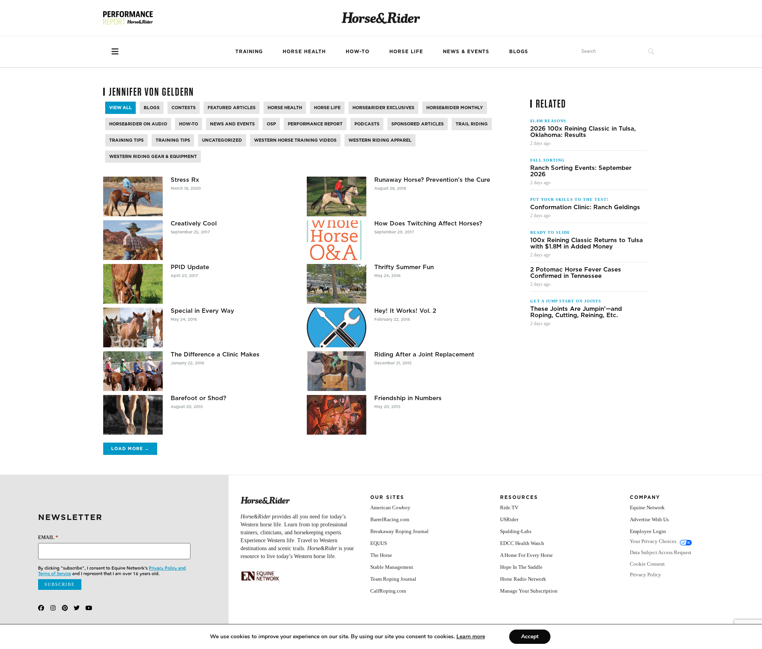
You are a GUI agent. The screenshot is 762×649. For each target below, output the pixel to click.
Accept (530, 636)
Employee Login (648, 531)
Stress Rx (185, 180)
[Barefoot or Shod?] (133, 415)
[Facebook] (41, 608)
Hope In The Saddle (521, 567)
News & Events (466, 51)
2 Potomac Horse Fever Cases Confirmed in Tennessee (575, 272)
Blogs (518, 51)
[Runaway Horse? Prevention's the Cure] (336, 196)
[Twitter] (77, 608)
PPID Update (190, 267)
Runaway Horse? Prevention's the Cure (432, 180)
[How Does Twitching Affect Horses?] (336, 240)
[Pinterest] (65, 608)
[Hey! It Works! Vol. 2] (336, 327)
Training (249, 51)
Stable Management (391, 567)
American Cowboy (390, 507)
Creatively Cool (194, 223)
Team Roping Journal (393, 579)
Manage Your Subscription (529, 591)
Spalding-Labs (515, 531)
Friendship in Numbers (408, 398)
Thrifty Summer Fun (404, 267)
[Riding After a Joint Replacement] (336, 371)
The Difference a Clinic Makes (215, 354)
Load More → (130, 448)
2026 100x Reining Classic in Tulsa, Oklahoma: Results (583, 131)
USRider (509, 519)
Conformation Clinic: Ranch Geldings (585, 207)
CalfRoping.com (388, 591)
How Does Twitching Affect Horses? (428, 223)
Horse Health (304, 51)
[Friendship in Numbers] (336, 415)
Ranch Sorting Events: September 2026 (580, 171)
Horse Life (406, 51)
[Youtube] (89, 608)
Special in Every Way (202, 311)
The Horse (381, 555)
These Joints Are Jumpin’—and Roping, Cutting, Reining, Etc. (576, 312)
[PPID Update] (133, 284)
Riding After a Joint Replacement (424, 354)
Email (48, 537)
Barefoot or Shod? (198, 398)
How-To (357, 51)
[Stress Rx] (133, 196)
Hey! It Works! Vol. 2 (405, 311)
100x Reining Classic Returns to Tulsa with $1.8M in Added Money (586, 243)
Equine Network (647, 507)
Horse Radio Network (523, 579)
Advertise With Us (649, 519)
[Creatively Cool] (133, 240)
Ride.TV (509, 507)
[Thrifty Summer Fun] (336, 284)
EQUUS (378, 543)
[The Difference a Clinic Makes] (133, 371)
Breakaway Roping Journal (399, 531)
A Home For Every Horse (526, 555)
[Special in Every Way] (133, 327)
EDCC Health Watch (522, 543)
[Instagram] (53, 608)
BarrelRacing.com (389, 519)
